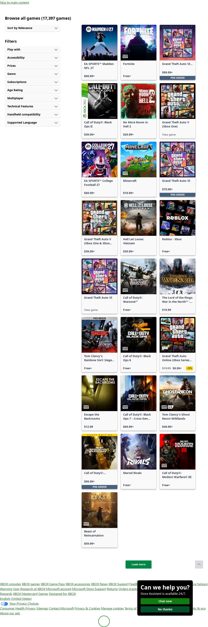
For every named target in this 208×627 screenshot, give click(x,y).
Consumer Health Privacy (18, 608)
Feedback (136, 584)
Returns (112, 589)
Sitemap (42, 608)
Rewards (6, 593)
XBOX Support (118, 584)
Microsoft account (58, 589)
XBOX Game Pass (53, 584)
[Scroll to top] (199, 564)
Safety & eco (197, 608)
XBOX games (31, 584)
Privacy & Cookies (87, 608)
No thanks (165, 609)
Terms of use (133, 608)
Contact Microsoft (61, 608)
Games (43, 593)
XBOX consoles (10, 584)
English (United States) (16, 598)
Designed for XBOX (62, 593)
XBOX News (99, 584)
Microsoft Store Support (89, 589)
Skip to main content (14, 2)
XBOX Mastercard (25, 593)
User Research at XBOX (29, 589)
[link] (99, 52)
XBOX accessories (78, 584)
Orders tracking (130, 589)
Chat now (165, 601)
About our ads (10, 613)
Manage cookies (112, 608)
